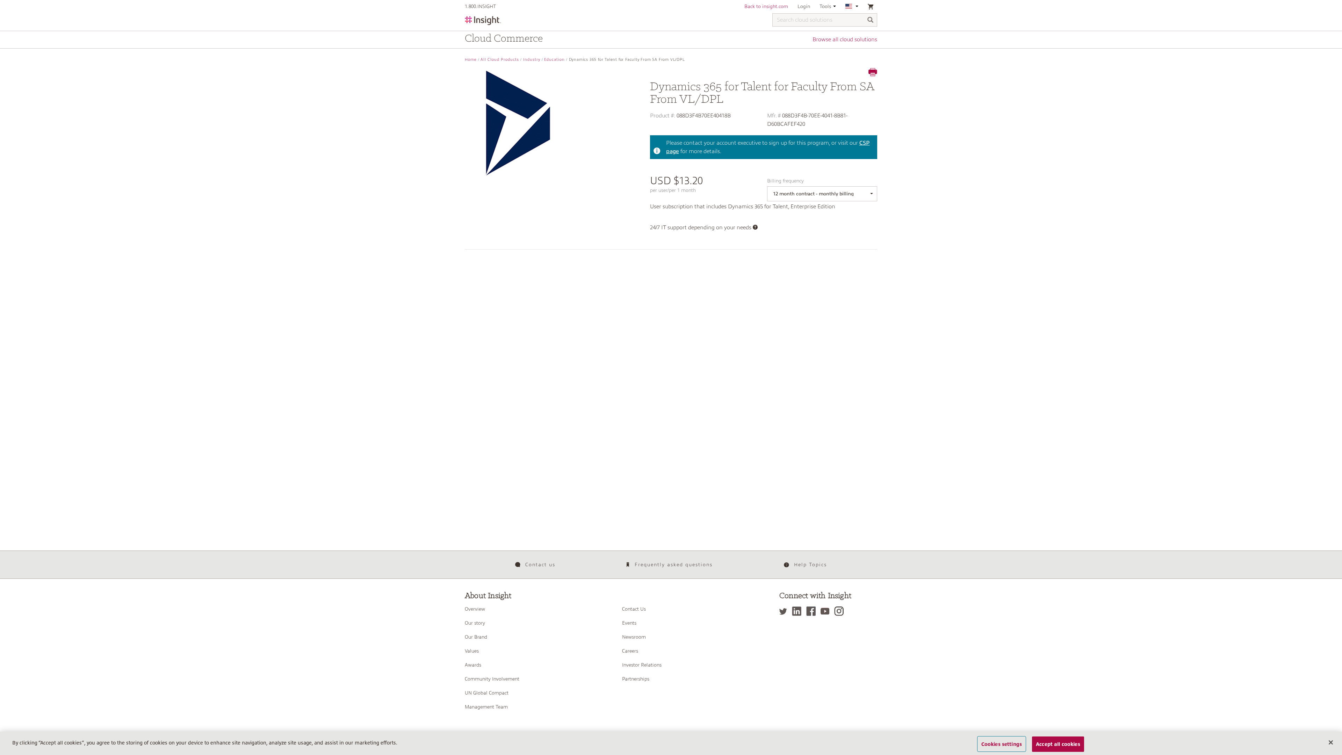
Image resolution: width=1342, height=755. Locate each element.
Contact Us (634, 609)
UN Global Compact (486, 693)
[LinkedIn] (798, 611)
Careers (630, 651)
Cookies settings (1001, 744)
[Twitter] (785, 611)
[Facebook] (812, 611)
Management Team (486, 707)
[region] (671, 743)
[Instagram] (840, 611)
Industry (531, 59)
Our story (475, 623)
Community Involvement (492, 679)
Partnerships (635, 679)
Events (629, 623)
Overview (475, 609)
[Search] (870, 20)
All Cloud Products (500, 59)
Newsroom (634, 637)
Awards (473, 665)
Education (554, 59)
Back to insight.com (766, 6)
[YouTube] (827, 611)
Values (472, 651)
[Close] (1331, 742)
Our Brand (476, 637)
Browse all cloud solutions (845, 39)
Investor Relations (642, 665)
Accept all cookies (1058, 744)
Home (471, 59)
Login (804, 6)
